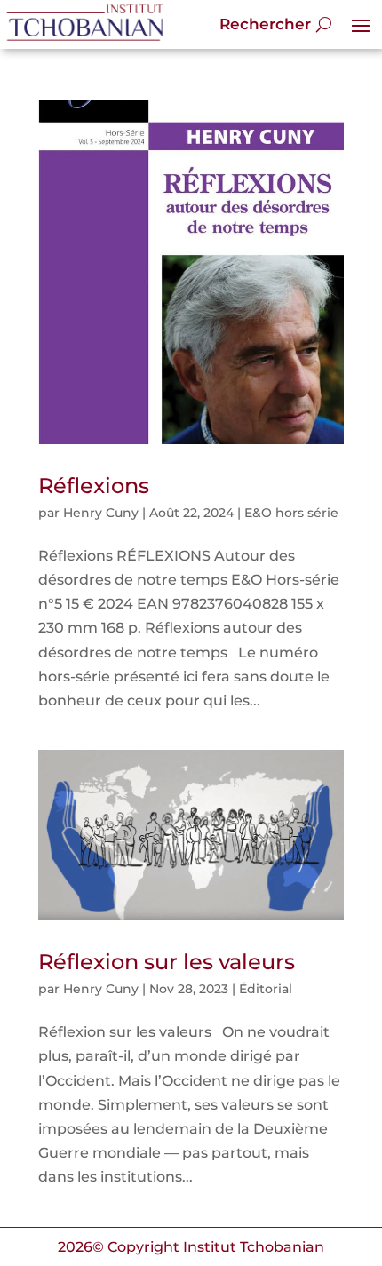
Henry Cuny (101, 513)
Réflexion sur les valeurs (166, 962)
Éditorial (265, 989)
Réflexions (93, 485)
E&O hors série (291, 513)
